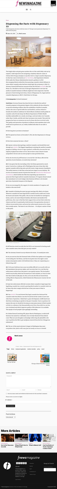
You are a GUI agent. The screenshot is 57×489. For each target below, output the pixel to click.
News (7, 20)
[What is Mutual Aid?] (35, 438)
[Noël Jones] (9, 338)
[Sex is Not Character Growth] (7, 438)
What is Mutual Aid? (35, 445)
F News (17, 346)
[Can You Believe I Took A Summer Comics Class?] (49, 438)
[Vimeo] (26, 463)
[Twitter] (21, 463)
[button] (30, 9)
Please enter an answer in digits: (14, 396)
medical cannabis (31, 349)
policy (38, 349)
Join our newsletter (48, 466)
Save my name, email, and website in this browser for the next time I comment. (27, 393)
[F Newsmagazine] (53, 4)
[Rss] (17, 463)
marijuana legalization (21, 349)
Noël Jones (22, 33)
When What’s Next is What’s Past (21, 446)
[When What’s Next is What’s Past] (21, 438)
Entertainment (4, 443)
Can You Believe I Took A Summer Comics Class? (48, 446)
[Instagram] (23, 463)
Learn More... (18, 479)
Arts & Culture (46, 443)
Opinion (31, 443)
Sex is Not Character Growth (7, 446)
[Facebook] (19, 463)
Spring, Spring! (11, 362)
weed (42, 349)
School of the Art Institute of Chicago (18, 486)
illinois (12, 349)
